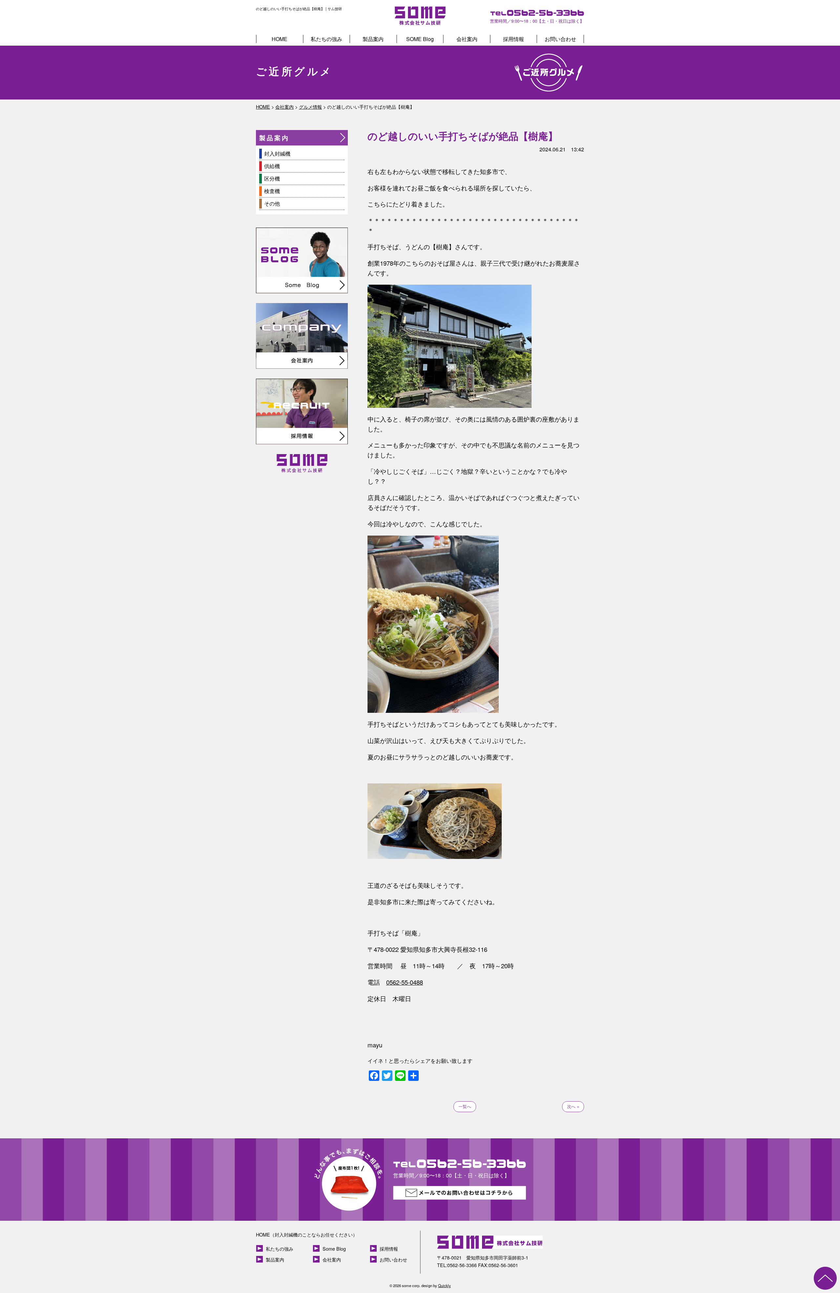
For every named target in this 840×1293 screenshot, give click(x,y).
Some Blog (334, 1248)
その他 (272, 203)
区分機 (272, 178)
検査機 (272, 191)
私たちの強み (326, 39)
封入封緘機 (277, 153)
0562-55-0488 (404, 982)
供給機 (272, 166)
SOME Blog (420, 39)
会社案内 (466, 39)
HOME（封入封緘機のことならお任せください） (306, 1234)
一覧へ (464, 1106)
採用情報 (513, 39)
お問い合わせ (560, 39)
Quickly (444, 1285)
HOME (279, 39)
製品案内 (373, 39)
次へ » (573, 1106)
